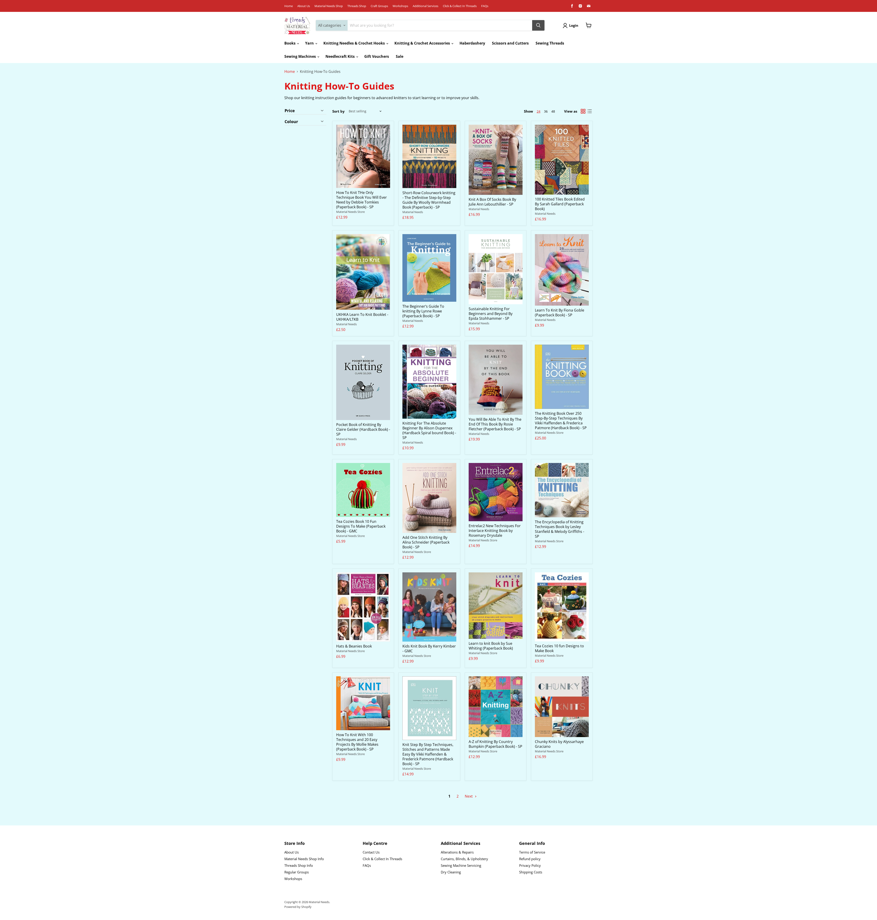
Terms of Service (532, 852)
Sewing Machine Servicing (461, 865)
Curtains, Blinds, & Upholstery (464, 859)
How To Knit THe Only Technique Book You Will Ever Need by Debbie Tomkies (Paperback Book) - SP (361, 199)
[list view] (589, 111)
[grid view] (583, 111)
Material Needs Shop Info (304, 859)
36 (546, 111)
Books (290, 43)
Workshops (400, 6)
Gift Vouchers (376, 56)
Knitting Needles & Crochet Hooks (354, 43)
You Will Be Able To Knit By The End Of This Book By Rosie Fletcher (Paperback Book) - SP (495, 424)
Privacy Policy (530, 865)
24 (538, 111)
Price (290, 110)
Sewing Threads (550, 43)
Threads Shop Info (298, 865)
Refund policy (530, 859)
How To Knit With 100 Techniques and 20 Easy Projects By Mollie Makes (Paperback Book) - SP (357, 742)
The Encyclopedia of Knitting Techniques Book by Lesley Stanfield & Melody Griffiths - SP (559, 529)
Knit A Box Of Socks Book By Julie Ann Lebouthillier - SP (492, 202)
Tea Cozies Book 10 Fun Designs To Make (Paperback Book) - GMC (361, 526)
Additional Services (425, 6)
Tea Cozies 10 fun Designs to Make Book (559, 648)
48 (553, 111)
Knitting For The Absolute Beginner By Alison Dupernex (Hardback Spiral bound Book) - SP (429, 430)
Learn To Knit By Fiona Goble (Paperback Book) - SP (559, 312)
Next (469, 796)
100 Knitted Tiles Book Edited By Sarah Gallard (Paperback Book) (560, 204)
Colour (291, 121)
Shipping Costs (530, 872)
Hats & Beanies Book (354, 646)
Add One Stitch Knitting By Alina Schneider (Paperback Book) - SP (425, 542)
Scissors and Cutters (510, 43)
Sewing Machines (300, 56)
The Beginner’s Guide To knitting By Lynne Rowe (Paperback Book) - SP (423, 311)
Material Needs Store (350, 212)
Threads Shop (356, 6)
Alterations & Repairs (457, 852)
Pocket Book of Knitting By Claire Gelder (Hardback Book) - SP (363, 429)
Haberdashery (472, 43)
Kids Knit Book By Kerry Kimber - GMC (429, 648)
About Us (303, 6)
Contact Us (371, 852)
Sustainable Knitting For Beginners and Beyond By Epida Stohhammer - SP (490, 313)
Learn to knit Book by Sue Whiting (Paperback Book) (491, 646)
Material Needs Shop (328, 6)
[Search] (538, 25)
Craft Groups (379, 6)
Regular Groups (296, 872)
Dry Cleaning (451, 872)
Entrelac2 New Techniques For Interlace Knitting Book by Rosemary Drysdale (495, 530)
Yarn (310, 43)
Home (288, 6)
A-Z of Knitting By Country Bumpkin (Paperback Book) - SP (495, 744)
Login (573, 25)
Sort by (338, 111)
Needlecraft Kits (340, 56)
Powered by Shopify (298, 907)
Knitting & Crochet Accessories (422, 43)
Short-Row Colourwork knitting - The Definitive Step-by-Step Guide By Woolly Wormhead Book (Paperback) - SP (428, 200)
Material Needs (412, 212)
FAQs (484, 6)
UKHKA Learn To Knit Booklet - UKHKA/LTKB (362, 317)
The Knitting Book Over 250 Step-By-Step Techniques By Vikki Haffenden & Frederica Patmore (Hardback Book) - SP (561, 420)
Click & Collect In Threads (460, 6)
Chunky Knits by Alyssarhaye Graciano (559, 744)
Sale (399, 56)
